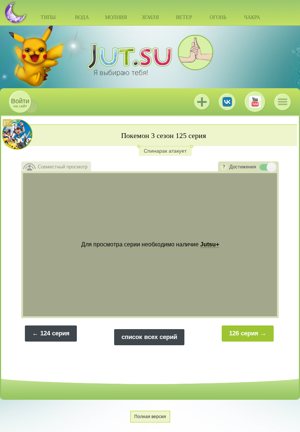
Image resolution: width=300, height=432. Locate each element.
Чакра (252, 17)
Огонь (218, 17)
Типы (48, 17)
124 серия (55, 333)
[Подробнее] (224, 167)
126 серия (243, 333)
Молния (116, 17)
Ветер (184, 17)
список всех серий (149, 337)
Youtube (255, 102)
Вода (82, 17)
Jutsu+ (202, 101)
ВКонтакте (227, 101)
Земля (150, 17)
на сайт (20, 102)
